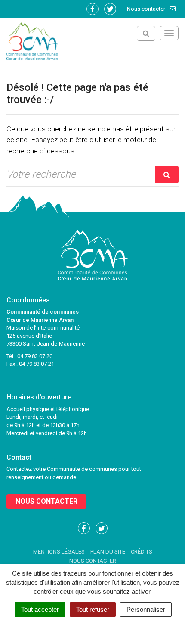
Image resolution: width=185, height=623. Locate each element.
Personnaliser (145, 609)
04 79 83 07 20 (34, 356)
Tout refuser (92, 609)
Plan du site (107, 551)
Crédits (141, 551)
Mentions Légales (59, 551)
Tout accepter (40, 609)
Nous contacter (146, 9)
